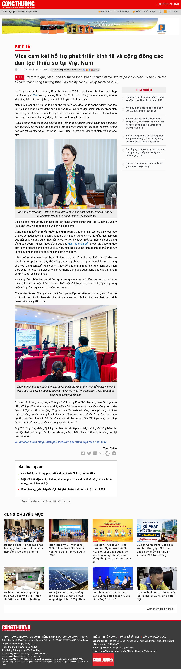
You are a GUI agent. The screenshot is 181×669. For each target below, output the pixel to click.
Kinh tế (22, 46)
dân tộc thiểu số (78, 243)
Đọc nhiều (106, 12)
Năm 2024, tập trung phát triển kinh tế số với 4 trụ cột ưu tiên (58, 473)
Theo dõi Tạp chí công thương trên (67, 70)
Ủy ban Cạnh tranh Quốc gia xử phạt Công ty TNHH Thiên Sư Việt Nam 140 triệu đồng (22, 596)
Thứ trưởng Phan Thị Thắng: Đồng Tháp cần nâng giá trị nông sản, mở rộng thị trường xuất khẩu (145, 138)
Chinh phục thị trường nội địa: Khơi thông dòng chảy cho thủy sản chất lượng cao (146, 152)
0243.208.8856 (111, 644)
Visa (35, 95)
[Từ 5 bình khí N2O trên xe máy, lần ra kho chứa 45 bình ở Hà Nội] (157, 579)
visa (68, 501)
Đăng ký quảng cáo (154, 636)
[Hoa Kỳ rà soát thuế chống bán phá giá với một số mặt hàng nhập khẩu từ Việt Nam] (69, 579)
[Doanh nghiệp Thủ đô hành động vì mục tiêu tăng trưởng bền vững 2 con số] (113, 579)
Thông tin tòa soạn (145, 12)
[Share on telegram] (114, 453)
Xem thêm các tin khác (160, 608)
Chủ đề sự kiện (122, 12)
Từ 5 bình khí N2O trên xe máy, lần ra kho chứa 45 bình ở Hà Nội (156, 596)
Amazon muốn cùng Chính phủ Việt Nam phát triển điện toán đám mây (62, 442)
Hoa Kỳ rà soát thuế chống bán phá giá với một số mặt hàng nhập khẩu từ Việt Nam (67, 596)
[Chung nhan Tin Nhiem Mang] (103, 659)
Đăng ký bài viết (129, 636)
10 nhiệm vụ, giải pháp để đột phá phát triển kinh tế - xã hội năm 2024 (63, 489)
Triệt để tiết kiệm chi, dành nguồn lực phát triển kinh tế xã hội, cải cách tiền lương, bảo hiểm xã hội (67, 481)
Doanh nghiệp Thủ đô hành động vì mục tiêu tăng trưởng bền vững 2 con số (111, 596)
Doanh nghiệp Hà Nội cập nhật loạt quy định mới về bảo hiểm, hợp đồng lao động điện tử (24, 548)
